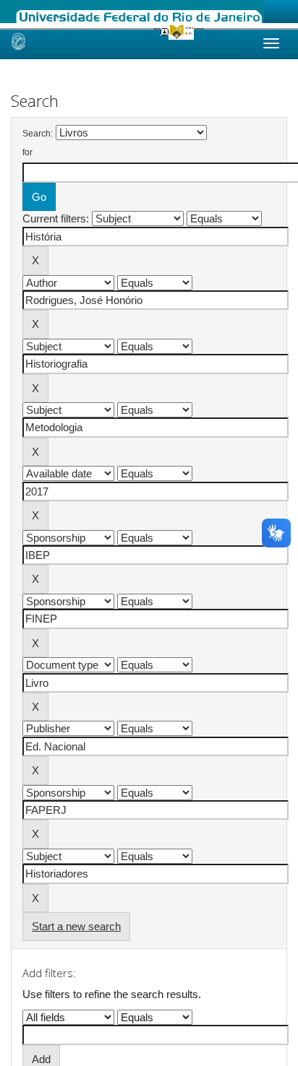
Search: (37, 134)
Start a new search (76, 926)
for (27, 152)
